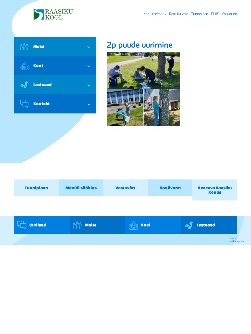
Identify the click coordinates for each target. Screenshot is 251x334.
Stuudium (229, 14)
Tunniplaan (199, 14)
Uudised (37, 224)
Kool (38, 65)
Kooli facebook (154, 14)
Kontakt (41, 103)
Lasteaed (42, 84)
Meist (39, 46)
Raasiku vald (178, 14)
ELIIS (215, 14)
